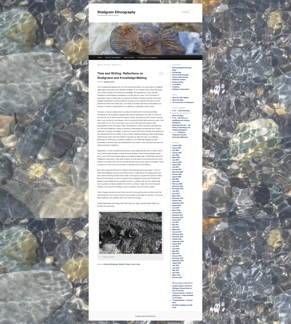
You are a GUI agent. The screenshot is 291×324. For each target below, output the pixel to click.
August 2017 (176, 220)
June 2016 (175, 249)
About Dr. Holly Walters (113, 57)
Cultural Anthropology (110, 264)
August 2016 (176, 244)
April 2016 (175, 253)
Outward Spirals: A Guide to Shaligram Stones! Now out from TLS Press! (182, 288)
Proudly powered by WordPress (145, 316)
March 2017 (176, 229)
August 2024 (176, 148)
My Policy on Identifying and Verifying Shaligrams (181, 120)
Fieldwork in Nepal (124, 264)
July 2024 (175, 150)
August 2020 (176, 177)
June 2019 (175, 193)
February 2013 (177, 277)
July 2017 (175, 222)
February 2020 (177, 184)
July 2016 (175, 246)
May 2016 (175, 251)
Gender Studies (177, 82)
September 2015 (178, 260)
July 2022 (175, 160)
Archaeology (176, 72)
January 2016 (177, 256)
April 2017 (175, 227)
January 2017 (177, 232)
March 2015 (176, 275)
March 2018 (176, 210)
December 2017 (177, 215)
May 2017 (175, 224)
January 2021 (177, 169)
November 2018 (177, 198)
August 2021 (176, 164)
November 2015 (177, 258)
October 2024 (177, 145)
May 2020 (175, 179)
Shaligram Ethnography (116, 11)
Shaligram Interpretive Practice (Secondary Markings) (180, 134)
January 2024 (177, 153)
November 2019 (177, 188)
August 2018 (176, 205)
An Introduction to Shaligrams (147, 57)
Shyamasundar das (179, 125)
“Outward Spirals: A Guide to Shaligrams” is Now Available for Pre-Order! (182, 295)
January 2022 (177, 162)
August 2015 (176, 263)
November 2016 (177, 237)
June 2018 (175, 208)
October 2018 (177, 200)
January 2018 (177, 213)
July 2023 (175, 155)
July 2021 (175, 167)
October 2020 (177, 174)
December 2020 (177, 172)
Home (100, 57)
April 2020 (175, 181)
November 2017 (177, 217)
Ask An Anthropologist (180, 75)
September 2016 (178, 241)
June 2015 (175, 268)
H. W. (174, 111)
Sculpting (175, 87)
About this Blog (129, 57)
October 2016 (177, 239)
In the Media (176, 84)
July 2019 (175, 191)
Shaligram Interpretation (180, 89)
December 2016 (177, 234)
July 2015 (175, 265)
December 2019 (177, 186)
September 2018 (178, 203)
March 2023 (176, 157)
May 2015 (175, 270)
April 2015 (175, 273)
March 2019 (176, 196)
